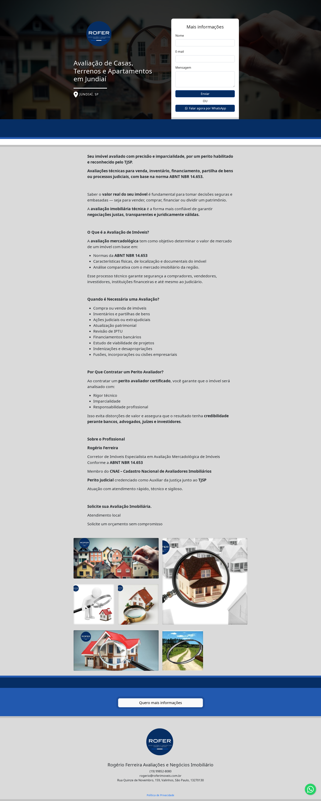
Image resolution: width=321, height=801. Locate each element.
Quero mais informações (160, 702)
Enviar (205, 94)
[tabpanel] (160, 417)
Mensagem (183, 67)
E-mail (179, 51)
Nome (179, 35)
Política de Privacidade (160, 795)
